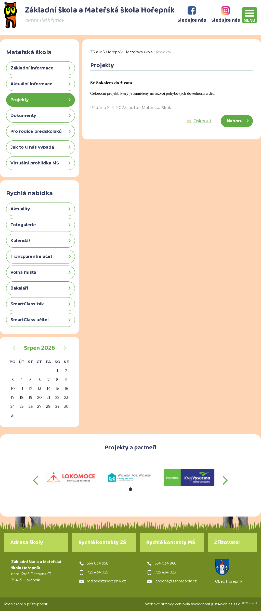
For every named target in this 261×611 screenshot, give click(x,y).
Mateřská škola (139, 52)
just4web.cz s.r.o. (226, 604)
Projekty (163, 52)
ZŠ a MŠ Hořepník (106, 52)
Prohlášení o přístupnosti (26, 604)
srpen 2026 (39, 349)
